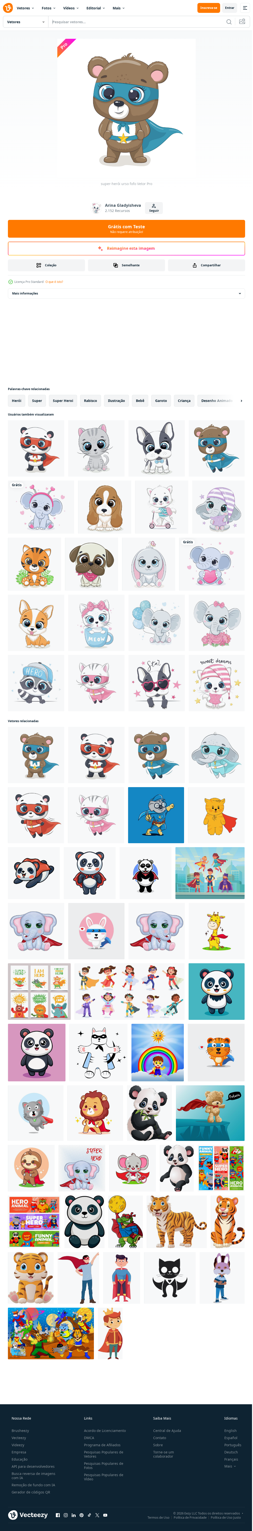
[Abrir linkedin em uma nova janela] (74, 1515)
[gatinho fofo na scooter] (161, 507)
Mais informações (25, 293)
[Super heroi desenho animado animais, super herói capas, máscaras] (34, 1221)
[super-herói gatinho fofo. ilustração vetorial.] (96, 683)
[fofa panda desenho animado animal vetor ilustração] (217, 991)
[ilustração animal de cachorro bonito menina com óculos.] (156, 683)
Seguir (152, 211)
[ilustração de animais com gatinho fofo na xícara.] (96, 623)
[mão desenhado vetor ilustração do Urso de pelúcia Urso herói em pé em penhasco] (210, 1113)
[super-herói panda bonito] (36, 448)
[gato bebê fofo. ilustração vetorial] (96, 448)
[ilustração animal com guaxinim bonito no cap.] (36, 683)
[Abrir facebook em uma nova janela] (58, 1515)
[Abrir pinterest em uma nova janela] (82, 1515)
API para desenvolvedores (32, 1466)
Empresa (18, 1452)
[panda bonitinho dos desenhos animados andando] (177, 1168)
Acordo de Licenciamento (103, 1430)
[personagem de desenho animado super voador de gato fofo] (35, 1113)
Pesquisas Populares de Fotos (102, 1465)
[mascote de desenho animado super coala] (156, 815)
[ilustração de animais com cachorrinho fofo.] (156, 448)
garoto (161, 400)
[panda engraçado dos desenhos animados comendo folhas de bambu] (149, 1113)
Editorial (93, 8)
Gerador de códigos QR (30, 1492)
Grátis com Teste (124, 229)
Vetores (23, 8)
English (227, 1430)
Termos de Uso (155, 1517)
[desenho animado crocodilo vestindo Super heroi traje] (125, 1221)
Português (229, 1445)
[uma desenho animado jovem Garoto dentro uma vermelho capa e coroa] (110, 1333)
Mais (117, 8)
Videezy (17, 1445)
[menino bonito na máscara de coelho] (222, 1278)
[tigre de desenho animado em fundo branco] (228, 1221)
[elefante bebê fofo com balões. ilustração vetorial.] (156, 623)
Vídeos (69, 8)
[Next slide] (233, 401)
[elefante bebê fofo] (218, 507)
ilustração (116, 400)
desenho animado (217, 400)
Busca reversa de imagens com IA (33, 1475)
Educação (19, 1459)
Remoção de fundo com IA (33, 1485)
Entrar (226, 8)
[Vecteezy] (8, 8)
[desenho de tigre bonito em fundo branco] (177, 1221)
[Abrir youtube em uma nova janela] (105, 1515)
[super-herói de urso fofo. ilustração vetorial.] (217, 448)
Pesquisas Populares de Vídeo (102, 1476)
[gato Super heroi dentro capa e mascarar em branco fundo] (98, 1052)
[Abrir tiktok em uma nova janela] (89, 1515)
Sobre (155, 1445)
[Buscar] (225, 22)
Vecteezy (18, 1437)
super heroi (63, 400)
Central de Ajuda (165, 1430)
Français (228, 1459)
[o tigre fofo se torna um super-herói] (216, 1052)
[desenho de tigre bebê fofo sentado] (31, 1278)
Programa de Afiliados (101, 1445)
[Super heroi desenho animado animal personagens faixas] (221, 1168)
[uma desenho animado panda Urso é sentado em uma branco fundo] (84, 1221)
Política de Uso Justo (222, 1517)
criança (184, 400)
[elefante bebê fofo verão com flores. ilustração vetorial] (217, 623)
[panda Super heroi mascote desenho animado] (145, 873)
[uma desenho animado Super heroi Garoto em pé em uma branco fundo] (78, 1278)
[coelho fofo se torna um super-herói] (96, 931)
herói (16, 400)
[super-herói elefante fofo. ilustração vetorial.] (217, 755)
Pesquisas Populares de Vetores (102, 1454)
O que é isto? (54, 282)
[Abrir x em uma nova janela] (97, 1515)
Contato (157, 1437)
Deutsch (228, 1452)
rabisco (90, 400)
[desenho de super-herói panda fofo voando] (34, 873)
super (37, 400)
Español (227, 1437)
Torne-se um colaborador (161, 1454)
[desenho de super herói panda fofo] (90, 873)
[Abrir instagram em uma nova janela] (66, 1515)
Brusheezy (19, 1430)
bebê (140, 400)
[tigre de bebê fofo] (34, 564)
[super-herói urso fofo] (36, 755)
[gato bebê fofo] (217, 683)
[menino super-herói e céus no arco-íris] (157, 1052)
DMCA (88, 1437)
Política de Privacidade (186, 1517)
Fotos (46, 8)
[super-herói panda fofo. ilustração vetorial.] (36, 815)
